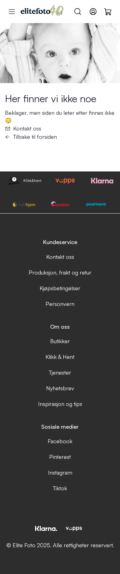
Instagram (60, 472)
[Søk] (78, 11)
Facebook (60, 441)
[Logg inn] (93, 11)
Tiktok (60, 488)
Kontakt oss (27, 128)
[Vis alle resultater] (12, 11)
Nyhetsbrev (60, 388)
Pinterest (60, 456)
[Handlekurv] (108, 11)
